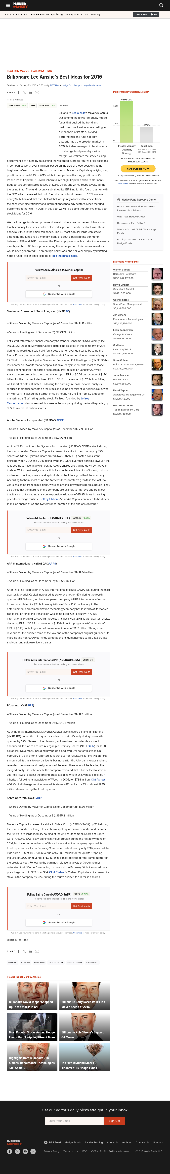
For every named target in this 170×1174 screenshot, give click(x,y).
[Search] (161, 5)
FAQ (84, 1151)
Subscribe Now (138, 169)
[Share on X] (24, 92)
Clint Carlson (57, 872)
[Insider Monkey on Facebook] (11, 1151)
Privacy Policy (51, 1151)
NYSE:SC (12, 962)
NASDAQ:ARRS (74, 962)
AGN (91, 746)
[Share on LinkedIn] (30, 92)
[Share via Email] (37, 92)
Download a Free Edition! (131, 223)
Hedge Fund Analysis (18, 71)
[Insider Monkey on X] (19, 1151)
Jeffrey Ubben (49, 499)
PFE (30, 705)
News (49, 71)
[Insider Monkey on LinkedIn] (34, 1151)
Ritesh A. (55, 85)
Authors (127, 1142)
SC (67, 311)
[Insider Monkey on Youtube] (26, 1151)
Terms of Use (70, 1151)
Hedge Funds (37, 71)
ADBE (60, 420)
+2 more (64, 105)
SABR (38, 798)
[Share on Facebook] (19, 92)
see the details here (65, 256)
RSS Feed (55, 1142)
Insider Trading (94, 1142)
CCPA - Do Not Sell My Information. (111, 1151)
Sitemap (158, 1142)
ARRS (52, 564)
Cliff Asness (98, 780)
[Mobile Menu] (8, 5)
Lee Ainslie (78, 113)
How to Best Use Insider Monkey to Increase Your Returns (136, 208)
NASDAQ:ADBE (55, 962)
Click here (77, 304)
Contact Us (142, 1142)
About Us (112, 1142)
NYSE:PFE (25, 962)
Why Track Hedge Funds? (131, 216)
